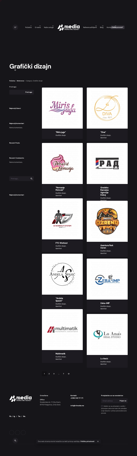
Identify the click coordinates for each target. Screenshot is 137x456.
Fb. (122, 228)
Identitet (103, 138)
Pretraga (12, 87)
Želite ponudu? (117, 27)
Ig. (122, 223)
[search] (31, 178)
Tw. (19, 433)
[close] (98, 441)
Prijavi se (123, 418)
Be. (24, 433)
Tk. (122, 218)
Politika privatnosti (87, 441)
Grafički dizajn (61, 135)
